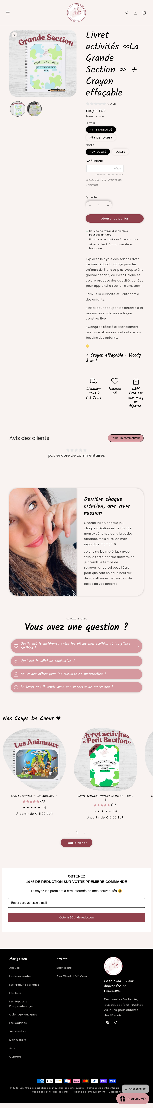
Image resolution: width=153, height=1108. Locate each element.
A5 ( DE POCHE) (101, 137)
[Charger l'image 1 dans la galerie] (17, 108)
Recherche (64, 968)
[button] (8, 13)
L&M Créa (25, 1087)
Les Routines (18, 1023)
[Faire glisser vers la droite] (85, 833)
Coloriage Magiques (23, 1014)
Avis (12, 1048)
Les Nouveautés (20, 976)
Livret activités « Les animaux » (34, 796)
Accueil (14, 968)
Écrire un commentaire (126, 438)
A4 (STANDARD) (101, 129)
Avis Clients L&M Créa (72, 976)
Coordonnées (116, 1091)
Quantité (91, 197)
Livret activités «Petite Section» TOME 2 (105, 798)
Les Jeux (15, 993)
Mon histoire (17, 1040)
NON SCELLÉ (98, 152)
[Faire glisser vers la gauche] (68, 833)
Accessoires (17, 1031)
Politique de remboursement (88, 1091)
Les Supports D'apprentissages (21, 1004)
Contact (15, 1056)
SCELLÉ (120, 152)
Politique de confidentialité (103, 1087)
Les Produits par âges (24, 985)
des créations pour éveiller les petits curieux (58, 1087)
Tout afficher (76, 843)
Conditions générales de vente (50, 1091)
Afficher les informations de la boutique (110, 246)
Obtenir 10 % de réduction (76, 917)
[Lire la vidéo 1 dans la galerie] (34, 108)
